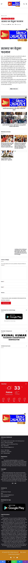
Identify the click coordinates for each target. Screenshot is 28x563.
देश (6, 15)
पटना (5, 18)
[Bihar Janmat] (14, 4)
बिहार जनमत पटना (14, 89)
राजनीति (12, 18)
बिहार (9, 18)
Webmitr (18, 554)
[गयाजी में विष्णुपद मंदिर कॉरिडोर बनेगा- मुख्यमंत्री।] (7, 153)
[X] (14, 483)
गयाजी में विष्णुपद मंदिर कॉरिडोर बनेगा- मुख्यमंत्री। (6, 159)
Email (2, 287)
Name (2, 281)
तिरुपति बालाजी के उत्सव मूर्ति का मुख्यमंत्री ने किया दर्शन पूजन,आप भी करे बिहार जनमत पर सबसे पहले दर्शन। (7, 145)
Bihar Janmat (5, 24)
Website (2, 292)
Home (3, 15)
